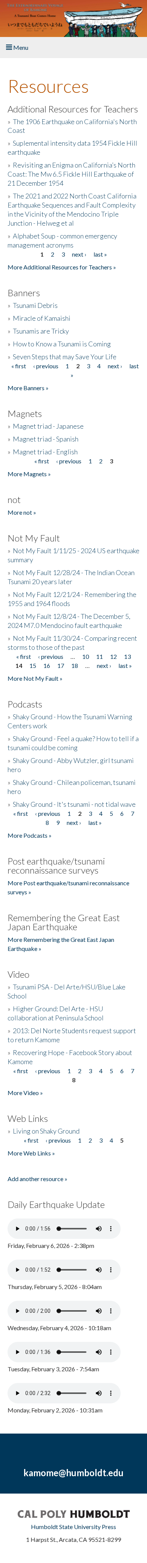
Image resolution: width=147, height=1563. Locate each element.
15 (32, 665)
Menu (20, 47)
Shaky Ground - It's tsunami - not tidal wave (74, 804)
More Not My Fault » (35, 678)
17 (60, 665)
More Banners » (28, 387)
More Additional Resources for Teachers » (62, 267)
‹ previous (45, 365)
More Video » (25, 1092)
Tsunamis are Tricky (41, 331)
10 (85, 656)
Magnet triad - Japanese (48, 426)
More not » (22, 512)
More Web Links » (31, 1153)
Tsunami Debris (35, 305)
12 (113, 656)
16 (46, 665)
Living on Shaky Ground (46, 1131)
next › (79, 254)
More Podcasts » (30, 835)
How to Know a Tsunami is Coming (62, 344)
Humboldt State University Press (73, 1526)
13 (127, 656)
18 (74, 665)
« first (18, 365)
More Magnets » (29, 473)
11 (99, 656)
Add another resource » (37, 1178)
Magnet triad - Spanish (45, 439)
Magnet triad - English (45, 452)
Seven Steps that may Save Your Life (64, 356)
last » (100, 254)
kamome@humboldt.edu (73, 1472)
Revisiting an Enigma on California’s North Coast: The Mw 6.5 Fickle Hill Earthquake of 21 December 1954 (71, 174)
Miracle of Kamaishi (41, 318)
